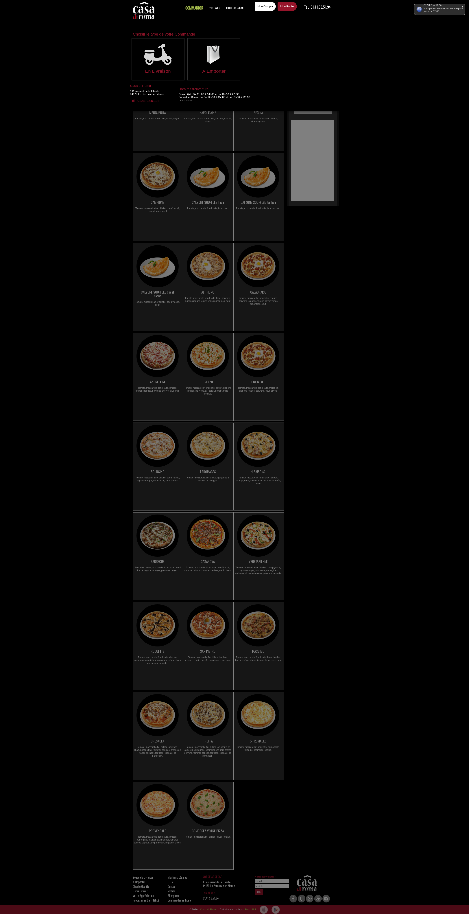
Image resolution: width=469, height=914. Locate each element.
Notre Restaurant (235, 8)
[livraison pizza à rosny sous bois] (144, 10)
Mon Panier (287, 6)
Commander (194, 8)
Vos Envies (214, 8)
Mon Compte (265, 6)
